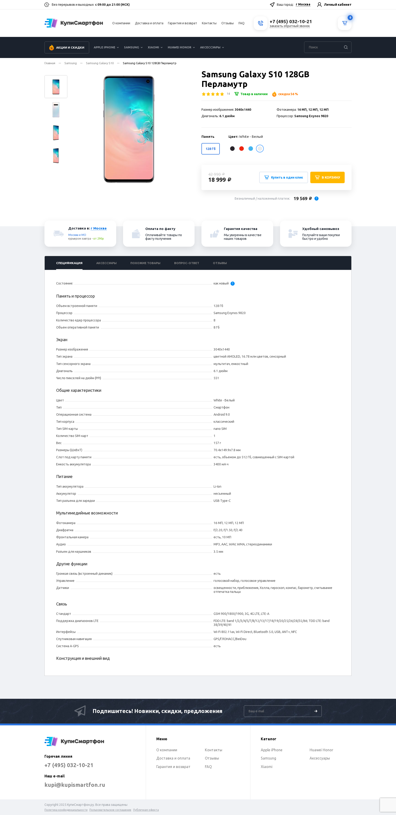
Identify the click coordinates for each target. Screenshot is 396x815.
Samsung (131, 47)
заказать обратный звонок (290, 26)
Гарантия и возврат (182, 23)
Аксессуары (210, 47)
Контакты (209, 23)
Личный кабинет (338, 4)
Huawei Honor (179, 47)
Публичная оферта (146, 809)
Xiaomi (153, 47)
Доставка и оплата (149, 23)
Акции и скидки (70, 47)
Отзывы (227, 23)
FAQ (242, 23)
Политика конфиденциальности (66, 809)
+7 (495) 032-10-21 (69, 765)
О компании (121, 23)
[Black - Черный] (232, 148)
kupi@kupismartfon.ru (74, 785)
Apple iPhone (104, 47)
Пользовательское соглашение (110, 809)
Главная (49, 63)
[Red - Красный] (241, 148)
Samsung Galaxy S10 (100, 63)
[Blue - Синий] (251, 148)
